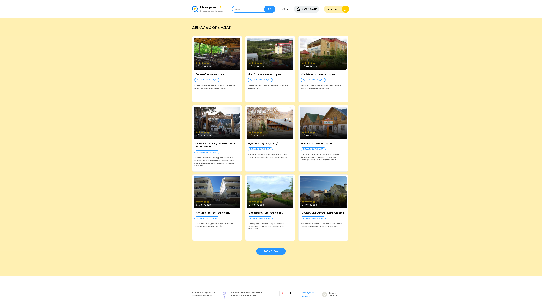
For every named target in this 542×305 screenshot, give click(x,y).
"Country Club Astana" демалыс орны (323, 212)
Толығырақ (271, 251)
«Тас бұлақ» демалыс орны (264, 74)
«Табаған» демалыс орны (316, 143)
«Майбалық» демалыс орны (318, 74)
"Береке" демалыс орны (209, 74)
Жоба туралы (307, 293)
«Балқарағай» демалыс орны (265, 212)
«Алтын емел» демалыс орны (212, 212)
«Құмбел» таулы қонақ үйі (263, 143)
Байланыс (306, 296)
